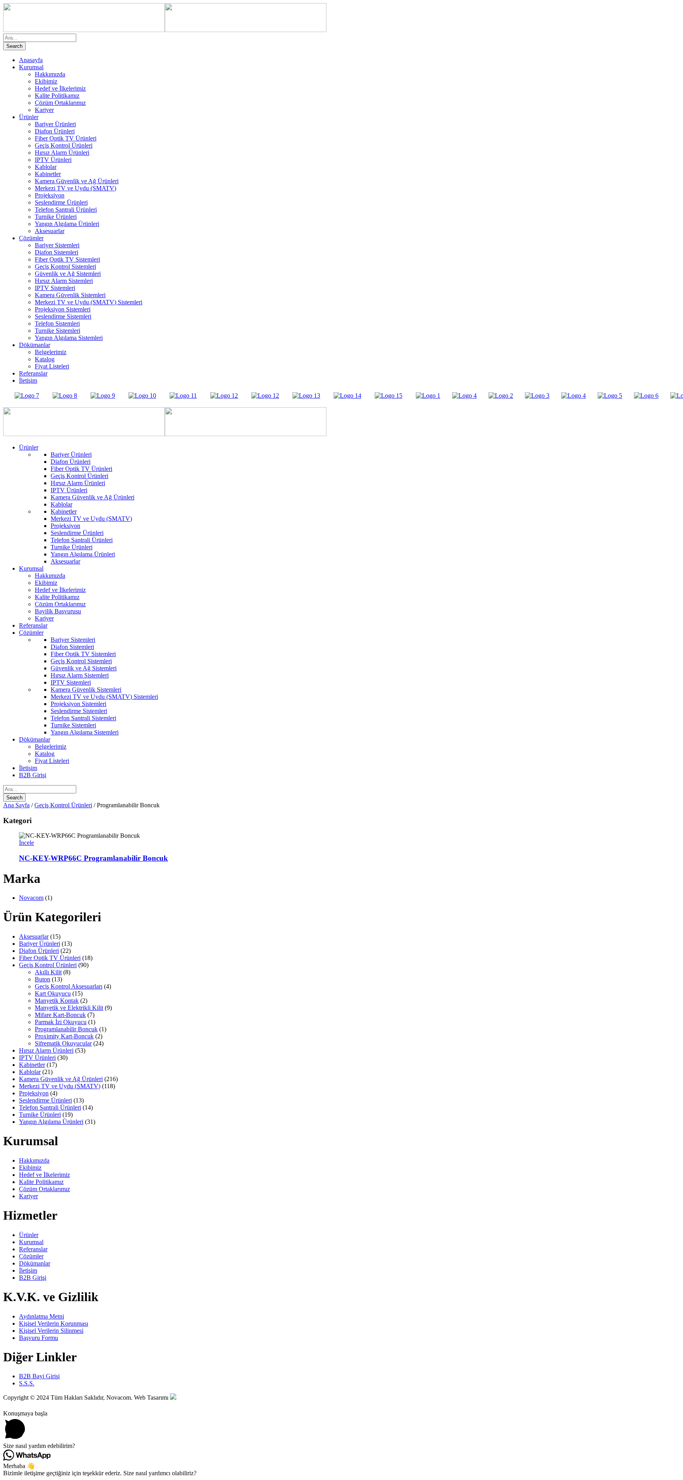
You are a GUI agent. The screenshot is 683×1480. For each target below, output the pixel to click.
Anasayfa (31, 60)
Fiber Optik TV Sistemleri (67, 259)
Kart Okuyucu (53, 993)
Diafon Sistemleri (56, 252)
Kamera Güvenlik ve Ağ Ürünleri (77, 181)
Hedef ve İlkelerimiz (60, 88)
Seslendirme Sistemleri (63, 316)
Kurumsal (31, 67)
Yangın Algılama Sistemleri (69, 337)
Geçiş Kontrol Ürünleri (63, 145)
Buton (42, 979)
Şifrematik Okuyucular (63, 1043)
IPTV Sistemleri (55, 288)
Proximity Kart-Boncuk (64, 1036)
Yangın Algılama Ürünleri (67, 223)
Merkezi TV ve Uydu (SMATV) (75, 188)
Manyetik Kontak (57, 1000)
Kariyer (44, 109)
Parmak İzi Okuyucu (61, 1022)
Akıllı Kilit (48, 972)
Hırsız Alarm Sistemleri (64, 280)
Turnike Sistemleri (57, 330)
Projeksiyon (49, 195)
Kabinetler (48, 174)
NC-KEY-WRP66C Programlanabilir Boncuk (93, 858)
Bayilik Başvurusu (58, 611)
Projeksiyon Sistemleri (63, 309)
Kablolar (46, 166)
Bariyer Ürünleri (55, 124)
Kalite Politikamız (57, 95)
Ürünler (28, 117)
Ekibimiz (46, 81)
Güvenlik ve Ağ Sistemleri (68, 273)
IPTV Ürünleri (53, 159)
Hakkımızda (50, 74)
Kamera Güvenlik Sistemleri (70, 295)
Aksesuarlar (49, 231)
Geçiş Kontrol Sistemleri (65, 266)
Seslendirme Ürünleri (61, 202)
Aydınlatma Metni (41, 1316)
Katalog (45, 359)
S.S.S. (26, 1383)
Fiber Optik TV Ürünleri (65, 138)
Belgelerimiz (50, 352)
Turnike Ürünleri (56, 216)
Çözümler (31, 238)
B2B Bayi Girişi (39, 1376)
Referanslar (33, 373)
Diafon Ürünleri (55, 131)
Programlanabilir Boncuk (66, 1029)
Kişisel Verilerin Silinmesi (51, 1330)
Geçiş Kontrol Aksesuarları (68, 986)
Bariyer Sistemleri (57, 245)
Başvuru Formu (38, 1337)
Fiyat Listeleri (52, 366)
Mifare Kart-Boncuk (60, 1014)
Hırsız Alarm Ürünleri (62, 152)
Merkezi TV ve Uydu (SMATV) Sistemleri (88, 302)
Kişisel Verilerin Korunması (53, 1323)
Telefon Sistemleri (57, 323)
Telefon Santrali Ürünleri (66, 209)
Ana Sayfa (16, 805)
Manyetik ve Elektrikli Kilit (69, 1007)
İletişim (28, 380)
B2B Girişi (32, 775)
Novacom (31, 897)
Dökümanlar (34, 345)
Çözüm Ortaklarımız (60, 102)
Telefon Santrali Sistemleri (83, 718)
